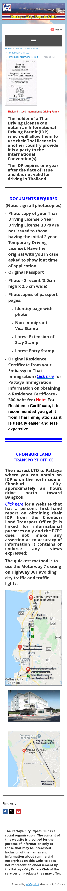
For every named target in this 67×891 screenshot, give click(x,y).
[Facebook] (5, 811)
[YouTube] (18, 811)
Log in (58, 29)
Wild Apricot (32, 884)
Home (8, 48)
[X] (11, 811)
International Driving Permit (23, 56)
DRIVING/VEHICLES (19, 52)
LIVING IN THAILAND (27, 48)
